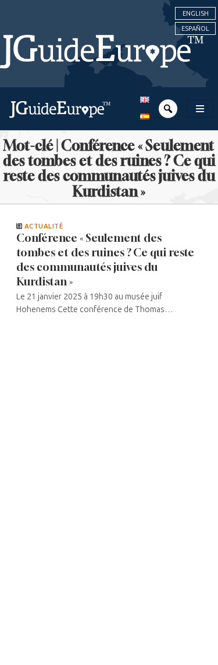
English (196, 13)
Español (195, 28)
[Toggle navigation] (200, 108)
